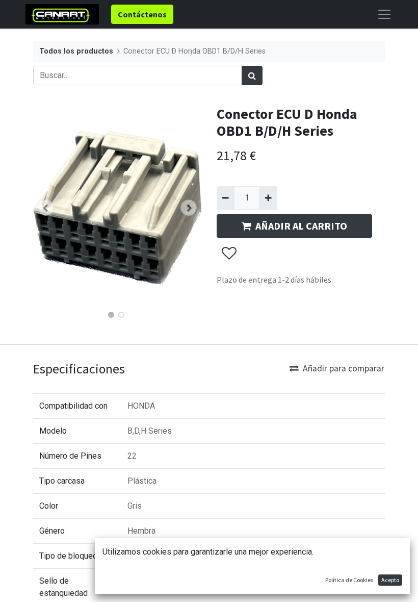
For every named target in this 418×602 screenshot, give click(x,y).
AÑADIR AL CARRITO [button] (301, 225)
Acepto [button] (390, 580)
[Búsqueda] (252, 75)
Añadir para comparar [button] (343, 368)
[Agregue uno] (268, 198)
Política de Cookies (349, 580)
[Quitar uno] (225, 198)
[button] (46, 207)
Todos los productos (76, 51)
